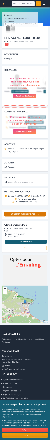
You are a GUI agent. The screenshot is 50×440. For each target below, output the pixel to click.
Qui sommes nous (9, 339)
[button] (25, 301)
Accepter (25, 435)
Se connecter (8, 387)
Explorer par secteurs (12, 391)
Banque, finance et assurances (18, 18)
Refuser (25, 430)
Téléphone (27, 242)
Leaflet (45, 322)
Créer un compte (10, 383)
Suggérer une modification (23, 214)
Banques (10, 21)
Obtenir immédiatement (25, 96)
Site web (27, 248)
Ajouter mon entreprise (13, 379)
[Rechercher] (38, 3)
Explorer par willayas (12, 394)
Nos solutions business (28, 339)
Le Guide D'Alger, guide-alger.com (18, 398)
